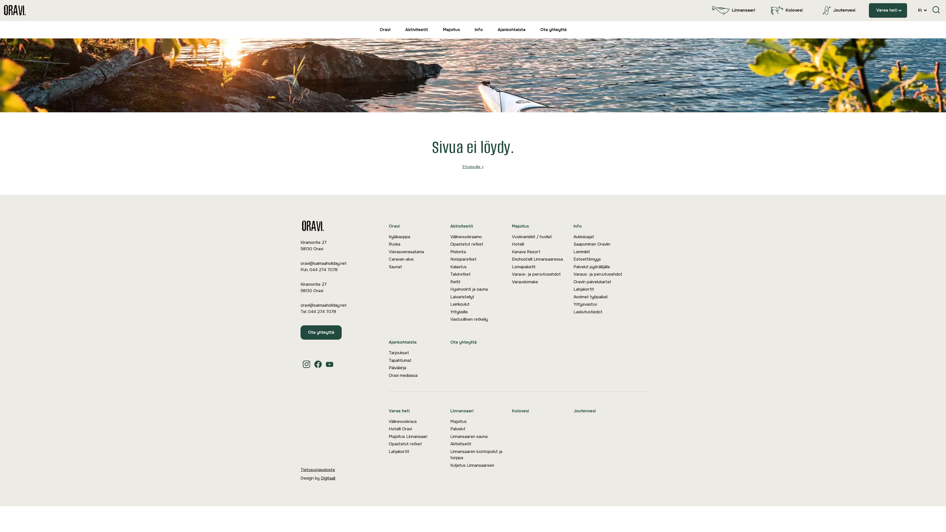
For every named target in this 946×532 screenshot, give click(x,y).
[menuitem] (732, 10)
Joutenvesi (844, 10)
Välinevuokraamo (466, 236)
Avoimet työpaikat (591, 296)
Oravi (385, 29)
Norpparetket (463, 259)
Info (479, 29)
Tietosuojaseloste (318, 469)
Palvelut (457, 429)
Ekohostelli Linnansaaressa (537, 259)
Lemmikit (582, 251)
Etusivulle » (473, 166)
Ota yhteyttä (553, 29)
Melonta (458, 251)
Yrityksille (459, 312)
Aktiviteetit (416, 29)
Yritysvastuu (585, 304)
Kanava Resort (526, 251)
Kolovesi (794, 10)
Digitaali (328, 478)
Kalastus (458, 266)
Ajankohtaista (511, 29)
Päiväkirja (397, 367)
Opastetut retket (466, 244)
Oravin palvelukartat (592, 281)
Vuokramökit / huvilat (532, 236)
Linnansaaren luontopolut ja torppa (476, 455)
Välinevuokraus (403, 421)
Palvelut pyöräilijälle (592, 266)
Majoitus (451, 29)
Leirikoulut (460, 304)
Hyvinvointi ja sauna (469, 289)
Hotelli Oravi (400, 429)
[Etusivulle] (14, 10)
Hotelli (518, 244)
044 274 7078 (323, 269)
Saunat (395, 266)
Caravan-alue (401, 259)
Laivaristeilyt (462, 296)
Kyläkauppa (399, 236)
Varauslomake (525, 281)
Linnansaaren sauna (469, 436)
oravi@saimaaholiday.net (324, 263)
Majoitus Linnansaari (408, 436)
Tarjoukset (399, 352)
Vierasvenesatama (406, 251)
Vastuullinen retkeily (469, 319)
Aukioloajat (584, 236)
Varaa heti (886, 10)
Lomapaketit (524, 266)
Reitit (455, 281)
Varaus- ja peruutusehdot (536, 274)
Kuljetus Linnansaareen (472, 465)
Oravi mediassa (403, 375)
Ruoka (394, 244)
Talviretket (460, 274)
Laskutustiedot (588, 312)
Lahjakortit (584, 289)
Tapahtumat (400, 360)
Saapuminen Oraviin (592, 244)
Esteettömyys (587, 259)
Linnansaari (743, 10)
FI (920, 10)
